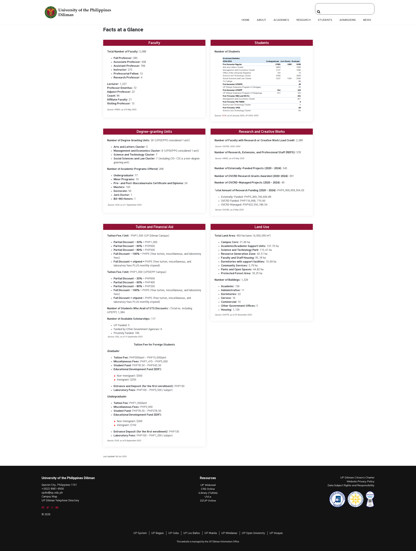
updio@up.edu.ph (52, 492)
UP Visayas (276, 533)
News (367, 19)
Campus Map (49, 496)
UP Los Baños (191, 533)
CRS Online (208, 488)
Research (303, 19)
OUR (224, 116)
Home (245, 19)
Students (325, 19)
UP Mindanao (229, 533)
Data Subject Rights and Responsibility (351, 485)
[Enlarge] (289, 60)
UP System (140, 533)
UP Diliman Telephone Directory (60, 500)
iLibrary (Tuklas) (208, 492)
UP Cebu (173, 533)
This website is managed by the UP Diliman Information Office (208, 542)
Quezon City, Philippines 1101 (59, 485)
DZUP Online (208, 500)
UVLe (208, 496)
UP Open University (253, 533)
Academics (281, 19)
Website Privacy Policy (360, 481)
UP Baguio (157, 533)
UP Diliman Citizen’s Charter (357, 477)
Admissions (347, 19)
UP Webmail (208, 485)
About (261, 19)
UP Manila (210, 533)
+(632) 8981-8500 (53, 489)
